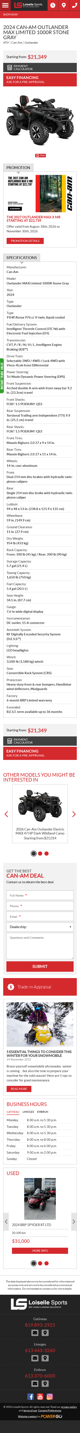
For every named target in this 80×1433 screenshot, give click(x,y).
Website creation (27, 1416)
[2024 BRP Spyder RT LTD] (40, 1199)
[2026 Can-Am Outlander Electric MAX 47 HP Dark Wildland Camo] (40, 806)
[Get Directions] (63, 5)
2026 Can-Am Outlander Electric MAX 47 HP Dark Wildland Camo (40, 831)
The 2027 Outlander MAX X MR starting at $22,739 (33, 218)
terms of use (30, 1410)
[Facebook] (30, 1396)
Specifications (21, 257)
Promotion (18, 167)
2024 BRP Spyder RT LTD (31, 1225)
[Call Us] (74, 5)
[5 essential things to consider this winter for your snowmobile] (40, 1024)
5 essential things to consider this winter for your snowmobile (39, 1053)
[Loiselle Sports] (29, 5)
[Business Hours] (53, 5)
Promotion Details (25, 241)
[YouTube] (40, 1396)
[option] (40, 813)
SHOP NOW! (10, 14)
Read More (19, 1089)
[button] (6, 814)
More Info (40, 1250)
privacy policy (69, 1406)
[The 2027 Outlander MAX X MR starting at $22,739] (40, 193)
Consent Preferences (49, 1410)
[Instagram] (50, 1396)
